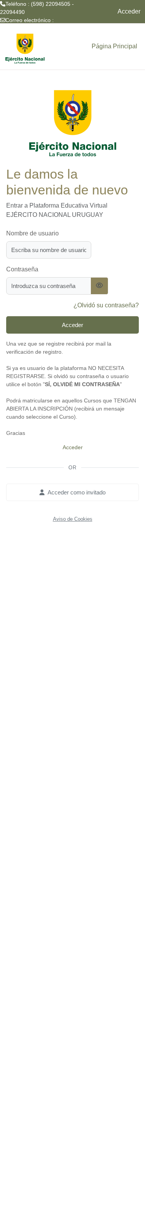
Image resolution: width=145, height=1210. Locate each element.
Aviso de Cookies (72, 519)
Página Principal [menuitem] (114, 46)
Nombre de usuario (32, 233)
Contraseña (22, 269)
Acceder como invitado (77, 492)
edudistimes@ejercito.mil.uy (34, 28)
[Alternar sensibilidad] (99, 286)
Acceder (129, 11)
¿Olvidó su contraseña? (106, 305)
